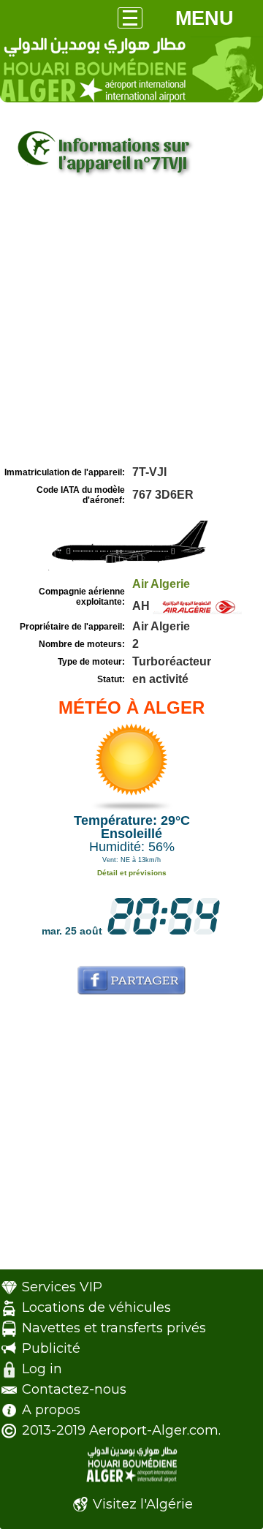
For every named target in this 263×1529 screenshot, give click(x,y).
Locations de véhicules (96, 1307)
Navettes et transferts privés (114, 1328)
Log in (42, 1369)
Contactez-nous (74, 1389)
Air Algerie (161, 584)
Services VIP (62, 1287)
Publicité (51, 1348)
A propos (51, 1410)
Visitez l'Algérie (143, 1504)
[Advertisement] (131, 324)
